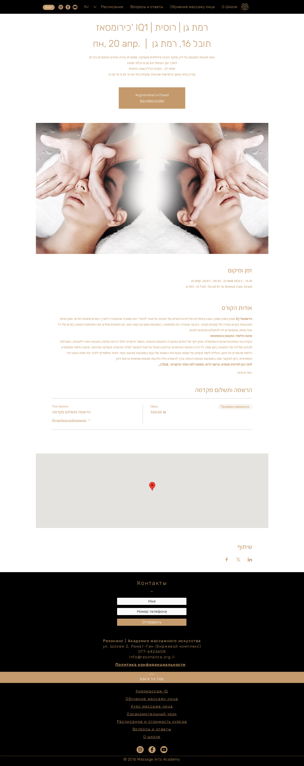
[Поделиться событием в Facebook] (226, 559)
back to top (152, 679)
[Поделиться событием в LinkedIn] (250, 559)
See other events (152, 101)
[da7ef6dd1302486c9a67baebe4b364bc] (60, 7)
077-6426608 (152, 651)
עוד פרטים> (245, 373)
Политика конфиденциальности (150, 664)
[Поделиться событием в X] (238, 559)
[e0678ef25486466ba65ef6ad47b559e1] (68, 7)
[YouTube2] (75, 7)
